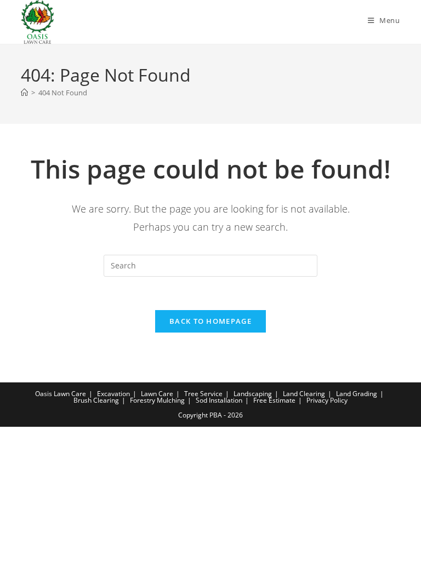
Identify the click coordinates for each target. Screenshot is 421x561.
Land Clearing (304, 393)
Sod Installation (219, 400)
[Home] (24, 93)
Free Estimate (274, 400)
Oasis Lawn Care (60, 393)
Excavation (113, 393)
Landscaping (253, 393)
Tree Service (203, 393)
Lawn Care (157, 393)
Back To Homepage (210, 321)
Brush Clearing (96, 400)
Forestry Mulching (157, 400)
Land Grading (356, 393)
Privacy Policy (327, 400)
